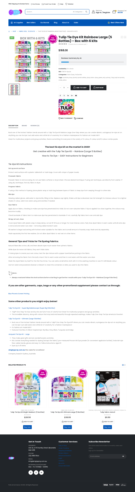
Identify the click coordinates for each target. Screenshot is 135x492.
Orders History (63, 453)
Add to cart (81, 88)
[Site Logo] (15, 12)
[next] (125, 37)
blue (70, 77)
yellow (65, 80)
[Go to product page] (27, 389)
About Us (65, 22)
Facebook (60, 95)
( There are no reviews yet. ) (77, 44)
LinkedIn (68, 95)
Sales (76, 22)
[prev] (121, 37)
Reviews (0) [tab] (35, 126)
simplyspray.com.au (16, 350)
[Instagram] (36, 472)
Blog (55, 22)
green (100, 77)
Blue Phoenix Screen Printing (18, 294)
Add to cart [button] (28, 422)
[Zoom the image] (11, 458)
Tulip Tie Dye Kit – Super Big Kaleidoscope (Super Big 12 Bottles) (31, 308)
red (104, 77)
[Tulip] (66, 107)
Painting (91, 410)
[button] (123, 365)
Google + (72, 95)
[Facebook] (30, 472)
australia (66, 77)
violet (60, 80)
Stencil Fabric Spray (126, 410)
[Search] (86, 11)
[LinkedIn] (41, 472)
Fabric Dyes (70, 74)
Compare (79, 118)
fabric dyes (94, 77)
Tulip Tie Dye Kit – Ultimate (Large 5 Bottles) (24, 319)
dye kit (75, 77)
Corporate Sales (64, 466)
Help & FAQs (63, 445)
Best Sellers (31, 22)
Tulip (112, 77)
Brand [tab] (24, 126)
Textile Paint (97, 410)
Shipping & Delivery (65, 450)
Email (76, 95)
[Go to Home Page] (9, 31)
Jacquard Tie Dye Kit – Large (19, 334)
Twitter (64, 95)
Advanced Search (65, 456)
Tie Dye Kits (78, 74)
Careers (61, 461)
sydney (107, 77)
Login (60, 458)
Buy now (99, 88)
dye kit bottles (81, 77)
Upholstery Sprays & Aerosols (110, 410)
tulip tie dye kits (119, 77)
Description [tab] (13, 126)
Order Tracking (64, 448)
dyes (88, 77)
